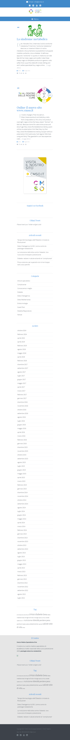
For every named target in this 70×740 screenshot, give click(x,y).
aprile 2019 (21, 342)
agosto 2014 (21, 508)
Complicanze (21, 285)
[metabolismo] (35, 30)
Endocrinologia (22, 303)
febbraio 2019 (22, 346)
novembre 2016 (22, 406)
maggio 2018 (21, 353)
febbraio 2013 (22, 575)
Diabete (20, 292)
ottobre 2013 (21, 545)
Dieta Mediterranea (23, 300)
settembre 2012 (22, 590)
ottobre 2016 (21, 410)
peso (27, 624)
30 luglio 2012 (27, 70)
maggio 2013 (21, 564)
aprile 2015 (21, 477)
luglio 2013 (21, 557)
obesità (36, 620)
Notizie (19, 315)
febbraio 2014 (22, 530)
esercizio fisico (42, 617)
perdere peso (44, 620)
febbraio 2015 (22, 485)
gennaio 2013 (22, 579)
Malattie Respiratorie (24, 311)
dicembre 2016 (22, 402)
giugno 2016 (21, 425)
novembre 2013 (22, 541)
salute (46, 623)
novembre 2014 (22, 496)
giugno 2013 (21, 560)
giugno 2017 (21, 379)
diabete (39, 614)
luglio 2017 (21, 376)
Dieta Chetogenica (23, 296)
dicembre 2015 (22, 447)
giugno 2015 (21, 470)
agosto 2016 (21, 417)
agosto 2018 (21, 349)
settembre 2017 (22, 368)
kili (22, 620)
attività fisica (26, 614)
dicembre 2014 (22, 492)
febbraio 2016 (22, 440)
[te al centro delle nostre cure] (35, 95)
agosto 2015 (21, 462)
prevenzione (33, 624)
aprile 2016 (21, 432)
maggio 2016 (21, 428)
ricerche (40, 624)
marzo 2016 (21, 436)
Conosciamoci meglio (24, 288)
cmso (32, 614)
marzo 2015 (21, 481)
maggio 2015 (21, 474)
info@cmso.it (39, 2)
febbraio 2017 (22, 395)
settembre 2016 (22, 413)
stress (23, 627)
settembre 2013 (22, 549)
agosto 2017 (21, 372)
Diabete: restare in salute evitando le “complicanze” (34, 258)
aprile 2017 (21, 387)
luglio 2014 (21, 511)
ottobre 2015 (21, 455)
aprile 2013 (21, 568)
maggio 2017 (21, 383)
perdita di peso (21, 624)
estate (47, 617)
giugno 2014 (21, 515)
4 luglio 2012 (27, 142)
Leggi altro (26, 139)
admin (19, 70)
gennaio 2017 (22, 398)
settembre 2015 (22, 459)
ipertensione (19, 620)
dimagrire (27, 617)
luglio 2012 (21, 598)
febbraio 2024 (22, 334)
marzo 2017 (21, 391)
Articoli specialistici (23, 281)
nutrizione (28, 620)
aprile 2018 (21, 357)
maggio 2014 (21, 519)
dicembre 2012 (22, 583)
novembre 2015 (22, 451)
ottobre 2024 (21, 331)
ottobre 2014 (21, 500)
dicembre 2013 (22, 538)
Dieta (45, 614)
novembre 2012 (22, 587)
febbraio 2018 (22, 361)
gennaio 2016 (22, 444)
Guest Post (21, 307)
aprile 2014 (21, 523)
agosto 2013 (21, 553)
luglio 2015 (21, 466)
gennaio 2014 (22, 534)
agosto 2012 (21, 594)
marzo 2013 (21, 572)
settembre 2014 (22, 504)
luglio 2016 (21, 421)
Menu (36, 19)
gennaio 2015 (22, 489)
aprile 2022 (21, 338)
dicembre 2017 (22, 364)
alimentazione (20, 615)
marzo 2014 (21, 526)
